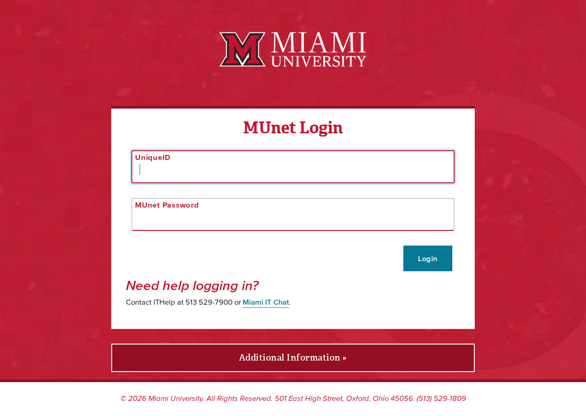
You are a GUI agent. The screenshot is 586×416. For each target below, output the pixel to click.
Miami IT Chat (266, 301)
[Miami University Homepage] (293, 49)
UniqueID (153, 157)
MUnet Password (167, 204)
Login (428, 258)
